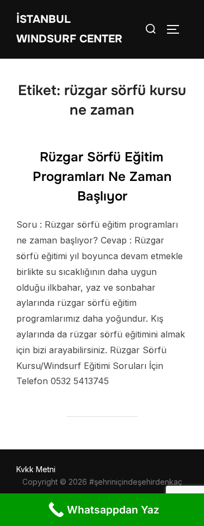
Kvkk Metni (35, 469)
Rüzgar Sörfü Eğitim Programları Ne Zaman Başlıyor (102, 176)
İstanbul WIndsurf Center (69, 29)
